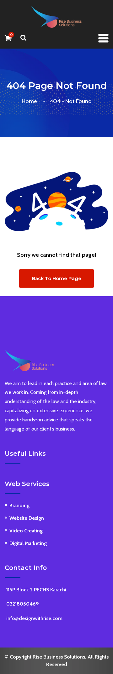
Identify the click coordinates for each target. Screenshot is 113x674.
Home (31, 101)
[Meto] (56, 17)
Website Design (26, 518)
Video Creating (26, 531)
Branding (19, 505)
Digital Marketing (28, 543)
